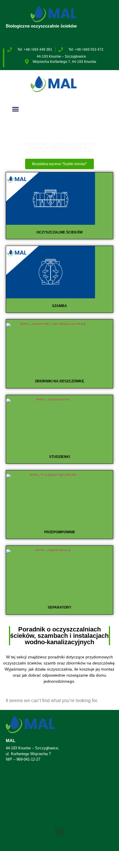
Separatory (59, 607)
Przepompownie (59, 532)
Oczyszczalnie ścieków (59, 232)
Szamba (59, 306)
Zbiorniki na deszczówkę (59, 381)
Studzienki (59, 457)
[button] (15, 109)
